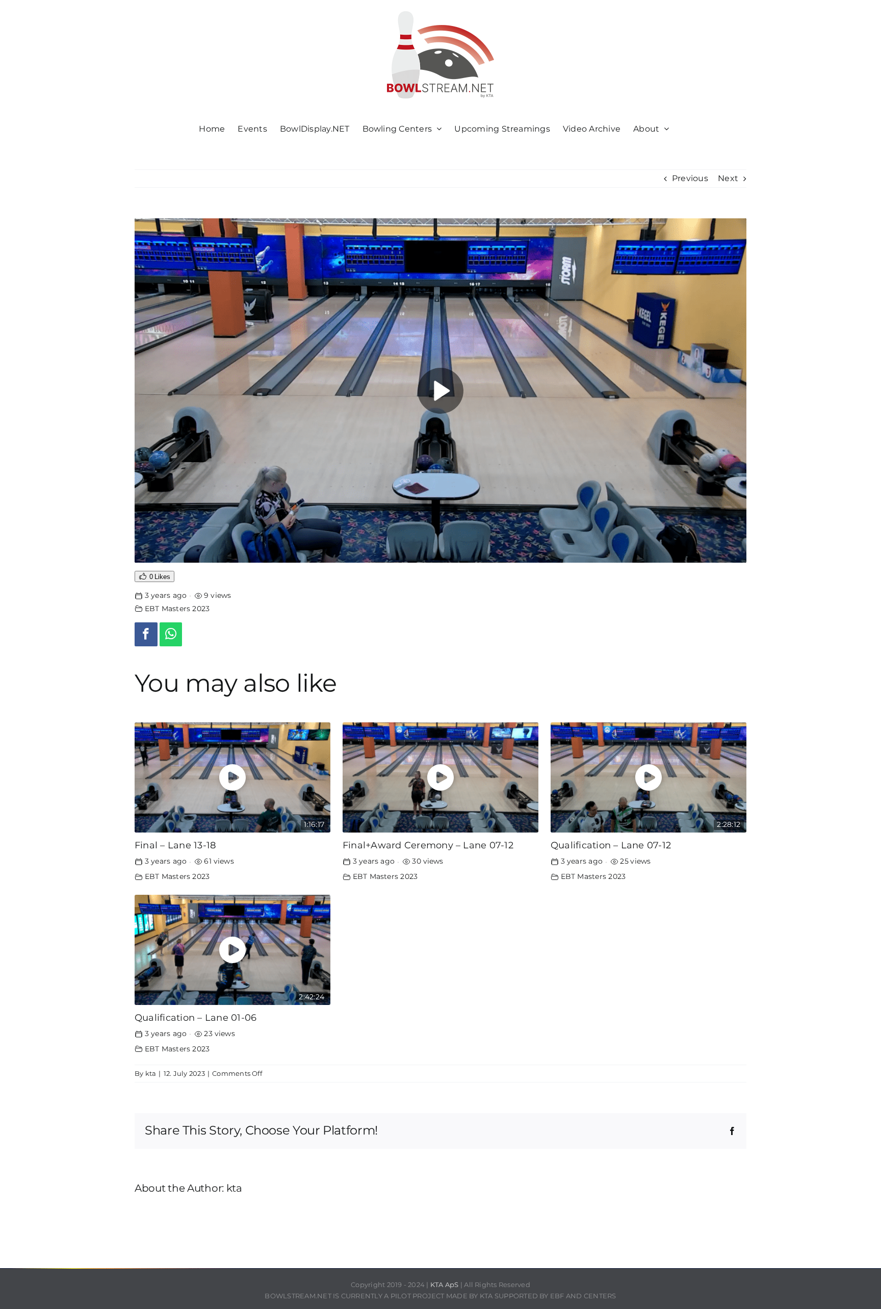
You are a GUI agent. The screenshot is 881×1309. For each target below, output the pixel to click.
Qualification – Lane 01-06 (195, 1017)
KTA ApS (444, 1284)
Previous (690, 178)
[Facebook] (146, 634)
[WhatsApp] (171, 634)
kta (151, 1073)
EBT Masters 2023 (177, 608)
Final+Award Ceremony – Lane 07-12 (428, 845)
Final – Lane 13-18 (175, 845)
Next (728, 178)
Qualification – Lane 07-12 (611, 845)
